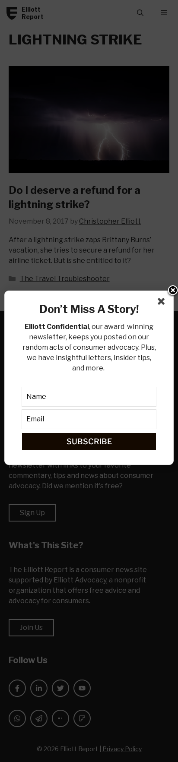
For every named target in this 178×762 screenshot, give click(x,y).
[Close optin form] (163, 303)
